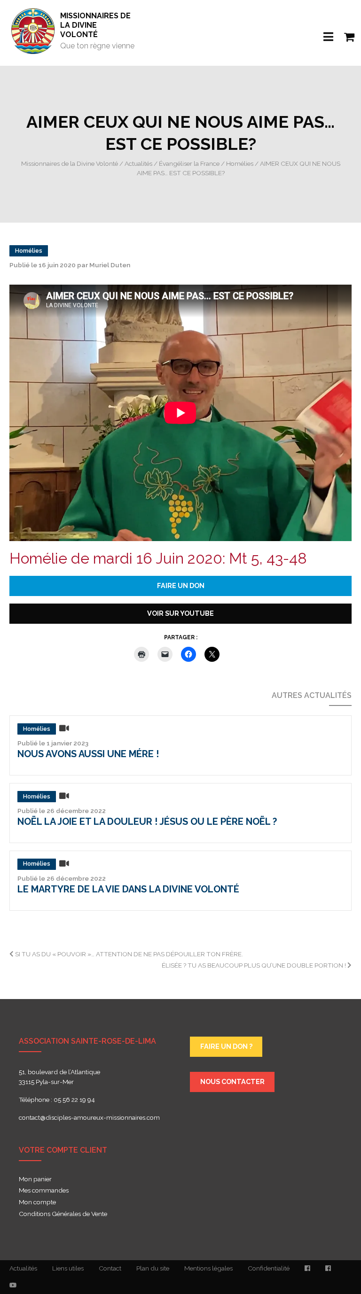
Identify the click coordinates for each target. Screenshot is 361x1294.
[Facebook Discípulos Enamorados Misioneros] (328, 1268)
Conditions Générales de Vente (63, 1214)
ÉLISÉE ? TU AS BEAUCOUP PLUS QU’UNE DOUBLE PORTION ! (254, 965)
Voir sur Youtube (180, 613)
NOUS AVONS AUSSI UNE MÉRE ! (88, 753)
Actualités (23, 1268)
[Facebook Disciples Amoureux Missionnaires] (307, 1268)
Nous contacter (232, 1081)
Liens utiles (68, 1268)
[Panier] (344, 31)
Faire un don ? (226, 1046)
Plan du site (152, 1268)
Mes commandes (44, 1190)
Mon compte (37, 1202)
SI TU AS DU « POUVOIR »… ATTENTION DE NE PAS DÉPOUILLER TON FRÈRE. (128, 954)
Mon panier (35, 1179)
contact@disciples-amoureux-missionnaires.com (89, 1117)
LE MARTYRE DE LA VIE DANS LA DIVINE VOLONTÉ (128, 889)
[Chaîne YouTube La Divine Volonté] (13, 1285)
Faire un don (180, 585)
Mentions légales (208, 1268)
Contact (110, 1268)
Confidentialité (269, 1268)
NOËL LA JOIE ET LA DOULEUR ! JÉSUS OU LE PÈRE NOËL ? (147, 821)
